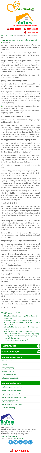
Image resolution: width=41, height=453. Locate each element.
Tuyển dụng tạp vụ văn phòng (12, 404)
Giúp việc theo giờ (8, 371)
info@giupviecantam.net (9, 436)
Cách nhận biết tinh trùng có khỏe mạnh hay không (21, 334)
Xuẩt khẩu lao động (8, 408)
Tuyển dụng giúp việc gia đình (12, 394)
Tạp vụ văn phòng (8, 368)
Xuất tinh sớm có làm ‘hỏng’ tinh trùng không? (20, 331)
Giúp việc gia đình (8, 361)
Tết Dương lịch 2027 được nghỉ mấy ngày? (18, 320)
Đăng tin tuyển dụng (10, 352)
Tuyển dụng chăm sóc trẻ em (11, 390)
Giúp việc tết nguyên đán (10, 378)
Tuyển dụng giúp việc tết (10, 401)
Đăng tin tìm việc (8, 346)
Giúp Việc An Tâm (18, 438)
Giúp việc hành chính (9, 375)
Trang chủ (4, 35)
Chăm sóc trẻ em (7, 364)
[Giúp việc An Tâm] (20, 11)
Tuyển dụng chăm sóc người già (12, 387)
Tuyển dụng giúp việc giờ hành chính (14, 397)
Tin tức (11, 35)
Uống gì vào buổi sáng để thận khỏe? (16, 340)
